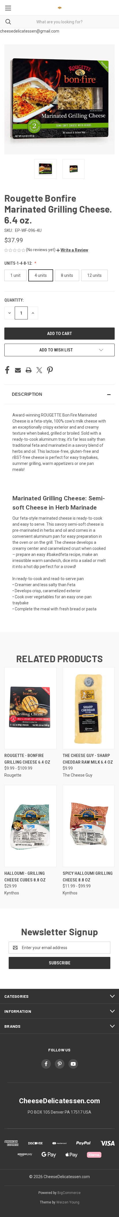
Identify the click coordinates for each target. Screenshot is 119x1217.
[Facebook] (7, 370)
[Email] (18, 370)
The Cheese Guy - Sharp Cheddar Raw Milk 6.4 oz (88, 759)
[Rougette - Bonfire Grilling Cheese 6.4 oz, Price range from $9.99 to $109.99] (30, 708)
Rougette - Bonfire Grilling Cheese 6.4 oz (27, 759)
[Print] (28, 370)
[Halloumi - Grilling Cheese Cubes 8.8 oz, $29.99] (30, 826)
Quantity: (14, 300)
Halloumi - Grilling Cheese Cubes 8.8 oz (25, 877)
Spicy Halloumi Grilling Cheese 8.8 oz (88, 877)
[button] (72, 250)
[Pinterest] (50, 370)
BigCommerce (69, 1193)
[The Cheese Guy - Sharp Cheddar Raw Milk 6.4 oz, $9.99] (89, 708)
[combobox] (59, 21)
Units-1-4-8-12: (18, 263)
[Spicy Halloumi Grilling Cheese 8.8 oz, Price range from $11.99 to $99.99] (89, 826)
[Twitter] (39, 370)
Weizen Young (67, 1202)
